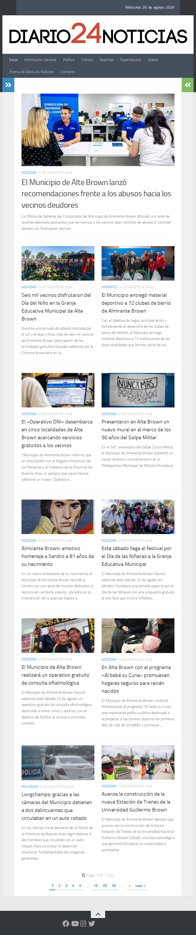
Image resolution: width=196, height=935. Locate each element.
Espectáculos (130, 59)
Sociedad (29, 173)
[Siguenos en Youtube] (74, 923)
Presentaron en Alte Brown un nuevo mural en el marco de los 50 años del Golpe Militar (136, 430)
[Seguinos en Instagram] (83, 923)
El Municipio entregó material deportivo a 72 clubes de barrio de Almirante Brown (136, 303)
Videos (153, 59)
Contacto (67, 71)
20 (105, 885)
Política (69, 59)
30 (114, 885)
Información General (40, 59)
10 (96, 885)
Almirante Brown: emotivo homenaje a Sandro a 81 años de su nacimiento (58, 556)
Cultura (87, 59)
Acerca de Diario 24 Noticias (31, 71)
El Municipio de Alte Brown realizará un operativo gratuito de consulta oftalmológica (55, 675)
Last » (141, 885)
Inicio (13, 59)
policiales (30, 787)
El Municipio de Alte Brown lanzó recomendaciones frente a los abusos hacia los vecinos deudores (96, 193)
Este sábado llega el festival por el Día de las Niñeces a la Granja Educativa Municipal (137, 556)
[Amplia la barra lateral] (8, 85)
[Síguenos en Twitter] (91, 923)
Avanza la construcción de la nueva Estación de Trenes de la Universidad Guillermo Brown (136, 802)
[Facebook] (66, 923)
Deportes (106, 59)
